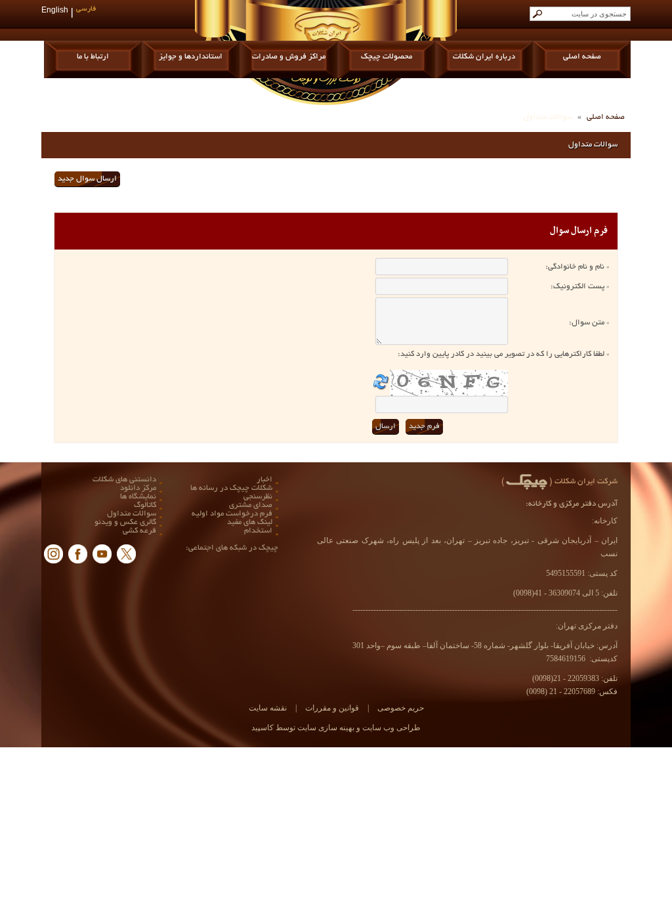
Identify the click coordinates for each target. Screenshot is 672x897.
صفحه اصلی (582, 57)
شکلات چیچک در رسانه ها (231, 488)
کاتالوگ (145, 505)
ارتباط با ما (93, 57)
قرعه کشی (139, 531)
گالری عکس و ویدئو (125, 522)
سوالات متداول (131, 514)
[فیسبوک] (77, 553)
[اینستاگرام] (53, 553)
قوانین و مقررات (331, 707)
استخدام (258, 531)
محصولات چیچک (386, 57)
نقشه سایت (268, 707)
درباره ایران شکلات (484, 57)
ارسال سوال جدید (87, 179)
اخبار (264, 479)
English (54, 11)
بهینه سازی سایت (324, 727)
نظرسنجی (257, 496)
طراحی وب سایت (390, 727)
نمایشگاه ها (138, 496)
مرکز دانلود (138, 488)
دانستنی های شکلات (124, 479)
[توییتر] (126, 553)
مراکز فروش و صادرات (289, 57)
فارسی (86, 9)
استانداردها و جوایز (190, 57)
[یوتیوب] (102, 553)
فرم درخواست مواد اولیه (232, 514)
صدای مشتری (250, 505)
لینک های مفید (249, 522)
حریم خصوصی (400, 707)
